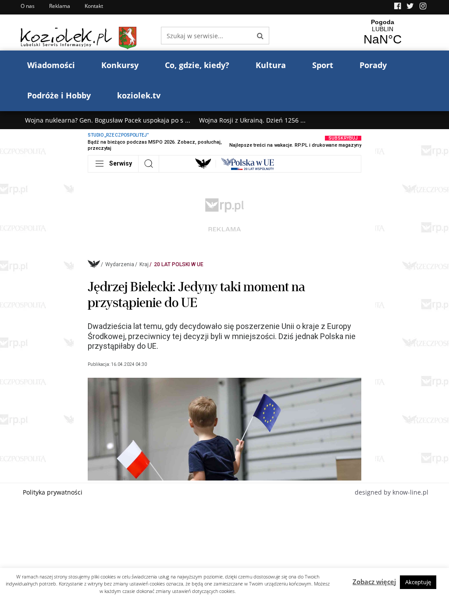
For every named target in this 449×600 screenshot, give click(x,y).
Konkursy (120, 65)
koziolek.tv (138, 95)
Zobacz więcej (374, 581)
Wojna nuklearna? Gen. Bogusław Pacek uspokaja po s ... (107, 120)
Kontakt (94, 6)
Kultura (271, 65)
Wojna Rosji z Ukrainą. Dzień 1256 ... (252, 120)
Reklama (59, 6)
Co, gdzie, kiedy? (197, 65)
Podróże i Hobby (59, 95)
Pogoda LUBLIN (382, 32)
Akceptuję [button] (418, 582)
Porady (373, 65)
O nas (28, 6)
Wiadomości (51, 65)
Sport (322, 65)
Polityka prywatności (52, 492)
